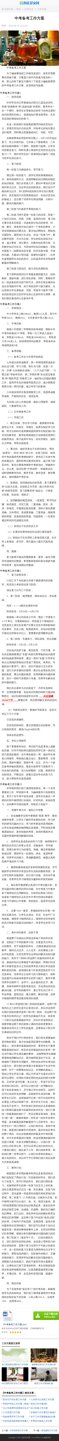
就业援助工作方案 (49, 1430)
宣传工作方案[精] (39, 1404)
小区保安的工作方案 (19, 1430)
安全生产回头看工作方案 (14, 1399)
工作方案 (41, 9)
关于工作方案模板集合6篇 (43, 1417)
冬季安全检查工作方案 (41, 1421)
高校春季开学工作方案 (13, 1417)
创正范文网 (26, 1438)
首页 (18, 9)
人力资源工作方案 (11, 1412)
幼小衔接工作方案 (39, 1408)
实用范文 (29, 9)
